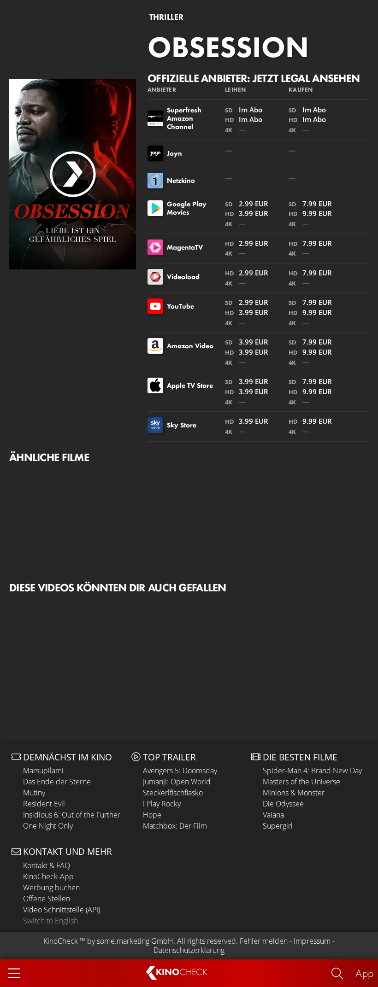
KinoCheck (60, 941)
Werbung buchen (51, 887)
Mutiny (34, 792)
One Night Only (48, 825)
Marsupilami (43, 770)
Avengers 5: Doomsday (180, 770)
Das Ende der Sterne (57, 781)
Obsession (228, 47)
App (364, 973)
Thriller (166, 17)
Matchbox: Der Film (175, 825)
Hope (152, 814)
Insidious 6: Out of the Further (71, 814)
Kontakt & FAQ (46, 865)
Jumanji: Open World (177, 781)
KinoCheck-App (48, 876)
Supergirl (278, 825)
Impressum (312, 941)
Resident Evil (44, 803)
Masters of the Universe (301, 781)
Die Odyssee (283, 803)
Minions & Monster (294, 792)
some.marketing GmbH (135, 941)
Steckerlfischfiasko (173, 792)
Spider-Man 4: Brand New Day (312, 770)
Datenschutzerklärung (189, 950)
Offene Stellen (46, 898)
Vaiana (273, 814)
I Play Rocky (162, 803)
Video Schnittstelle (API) (61, 909)
